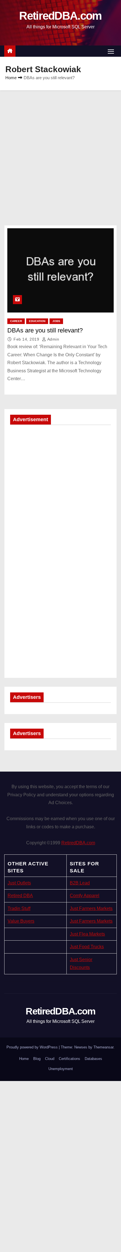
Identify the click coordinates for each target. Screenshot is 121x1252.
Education (37, 321)
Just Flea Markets (87, 934)
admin (52, 339)
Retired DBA (20, 895)
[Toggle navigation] (111, 51)
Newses (80, 1047)
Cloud (49, 1059)
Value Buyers (21, 921)
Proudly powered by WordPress (32, 1047)
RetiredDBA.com (60, 16)
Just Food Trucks (87, 946)
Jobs (56, 321)
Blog (37, 1059)
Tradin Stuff (19, 908)
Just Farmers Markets (91, 908)
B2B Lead (80, 883)
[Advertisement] (60, 153)
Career (16, 321)
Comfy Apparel (84, 895)
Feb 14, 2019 (27, 339)
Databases (93, 1059)
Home (11, 77)
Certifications (69, 1059)
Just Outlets (19, 883)
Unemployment (60, 1069)
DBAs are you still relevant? (45, 330)
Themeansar (103, 1047)
